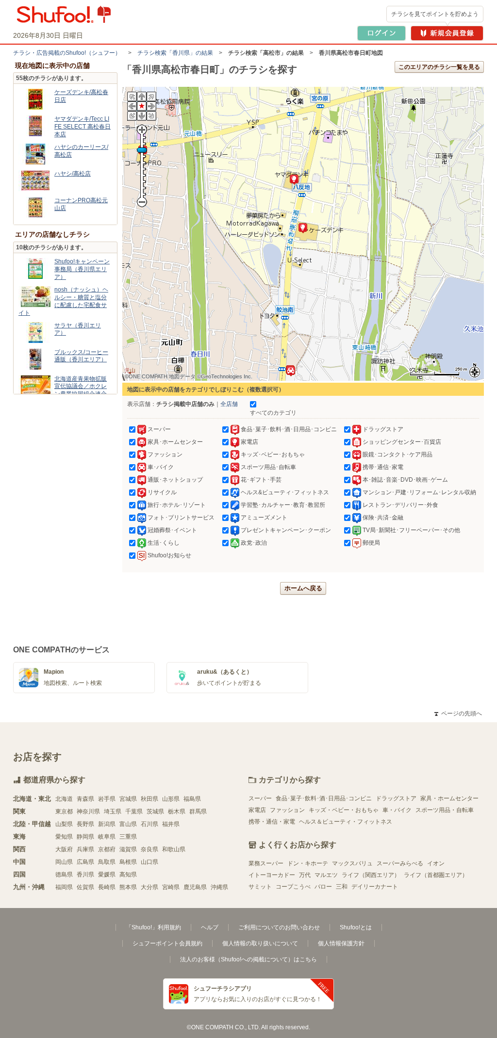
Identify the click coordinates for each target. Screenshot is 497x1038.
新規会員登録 (447, 33)
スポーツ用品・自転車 (444, 810)
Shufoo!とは (356, 927)
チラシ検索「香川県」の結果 (175, 52)
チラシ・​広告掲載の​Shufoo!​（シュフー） (67, 52)
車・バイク (397, 810)
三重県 (128, 836)
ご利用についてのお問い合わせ (279, 927)
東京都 (64, 811)
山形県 (171, 798)
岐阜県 (107, 836)
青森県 (85, 798)
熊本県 (128, 887)
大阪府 (64, 849)
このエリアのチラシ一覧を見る (439, 67)
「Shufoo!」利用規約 (153, 927)
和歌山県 (173, 849)
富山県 (128, 824)
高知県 (128, 874)
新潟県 (107, 824)
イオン (436, 863)
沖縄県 (219, 887)
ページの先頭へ (458, 713)
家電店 (257, 810)
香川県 (85, 874)
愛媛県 (107, 874)
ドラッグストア (396, 798)
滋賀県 (128, 849)
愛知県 (64, 836)
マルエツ (326, 875)
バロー (323, 886)
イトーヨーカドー (271, 875)
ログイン (381, 33)
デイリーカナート (374, 886)
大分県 (149, 887)
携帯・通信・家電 (271, 821)
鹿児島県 (195, 887)
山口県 (149, 862)
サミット (260, 886)
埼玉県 (112, 811)
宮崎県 (171, 887)
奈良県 (149, 849)
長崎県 (107, 887)
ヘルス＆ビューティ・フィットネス (345, 821)
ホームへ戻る (303, 588)
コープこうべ (293, 886)
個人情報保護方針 (341, 943)
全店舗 (229, 404)
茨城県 (155, 811)
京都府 (107, 849)
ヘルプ (209, 927)
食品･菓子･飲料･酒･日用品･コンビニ (324, 798)
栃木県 (176, 811)
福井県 (171, 824)
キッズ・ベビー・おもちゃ (344, 810)
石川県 (149, 824)
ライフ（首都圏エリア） (436, 875)
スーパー (260, 798)
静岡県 (85, 836)
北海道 (64, 798)
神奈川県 (88, 811)
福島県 (192, 798)
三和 (342, 886)
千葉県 (134, 811)
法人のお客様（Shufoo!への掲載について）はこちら (248, 959)
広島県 (85, 862)
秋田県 (149, 798)
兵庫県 (85, 849)
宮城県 (128, 798)
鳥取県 (107, 862)
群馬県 (198, 811)
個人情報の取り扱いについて (260, 943)
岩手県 (107, 798)
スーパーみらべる (400, 863)
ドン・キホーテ (307, 863)
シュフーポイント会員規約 (167, 943)
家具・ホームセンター (449, 798)
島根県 (128, 862)
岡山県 (64, 862)
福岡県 (64, 887)
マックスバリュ (352, 863)
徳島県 (64, 874)
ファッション (287, 810)
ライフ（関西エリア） (371, 875)
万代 (305, 875)
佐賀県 (85, 887)
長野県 (85, 824)
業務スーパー (265, 863)
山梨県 (64, 824)
